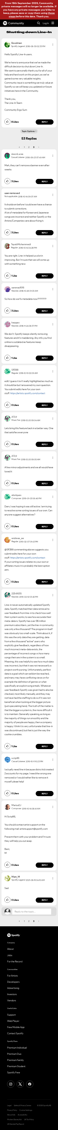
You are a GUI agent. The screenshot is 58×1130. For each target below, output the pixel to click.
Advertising (13, 988)
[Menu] (53, 23)
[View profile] (7, 44)
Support (11, 1014)
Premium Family (15, 1060)
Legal (9, 1105)
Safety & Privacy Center (22, 1105)
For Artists (12, 975)
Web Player (13, 1021)
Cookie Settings (25, 1110)
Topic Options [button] (28, 131)
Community (16, 23)
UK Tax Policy (29, 1119)
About (10, 949)
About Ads (11, 1115)
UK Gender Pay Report (15, 1124)
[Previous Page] (19, 147)
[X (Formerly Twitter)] (20, 1084)
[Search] (38, 23)
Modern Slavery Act (14, 1119)
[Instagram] (10, 1084)
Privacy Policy (12, 1110)
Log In (46, 23)
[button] (53, 44)
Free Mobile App (16, 1027)
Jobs (9, 955)
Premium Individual (17, 1047)
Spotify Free (13, 1072)
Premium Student (16, 1066)
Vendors (11, 1000)
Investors (12, 994)
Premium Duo (14, 1053)
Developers (13, 981)
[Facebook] (29, 1084)
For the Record (14, 961)
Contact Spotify (15, 1033)
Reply (45, 121)
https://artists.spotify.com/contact (27, 393)
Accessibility (22, 1115)
